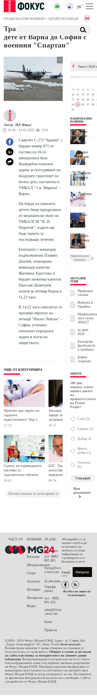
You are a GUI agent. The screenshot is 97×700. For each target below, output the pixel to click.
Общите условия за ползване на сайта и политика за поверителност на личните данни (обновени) (48, 655)
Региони (33, 557)
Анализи (33, 581)
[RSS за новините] (75, 584)
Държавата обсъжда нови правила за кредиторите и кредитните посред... (85, 238)
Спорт (31, 573)
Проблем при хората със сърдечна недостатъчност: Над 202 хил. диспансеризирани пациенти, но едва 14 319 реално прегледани (23, 415)
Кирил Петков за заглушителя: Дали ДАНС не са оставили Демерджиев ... (85, 154)
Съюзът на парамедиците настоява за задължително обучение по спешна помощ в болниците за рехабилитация (23, 471)
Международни (35, 565)
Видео (31, 606)
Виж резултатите (82, 490)
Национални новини (81, 120)
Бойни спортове (84, 359)
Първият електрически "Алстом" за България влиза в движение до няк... (85, 175)
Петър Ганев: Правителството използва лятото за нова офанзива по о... (85, 133)
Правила (50, 630)
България (34, 548)
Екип (48, 622)
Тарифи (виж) (50, 589)
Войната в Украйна (85, 304)
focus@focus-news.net (52, 570)
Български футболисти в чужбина (86, 345)
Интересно (35, 598)
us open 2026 (83, 332)
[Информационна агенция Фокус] (65, 584)
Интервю (33, 589)
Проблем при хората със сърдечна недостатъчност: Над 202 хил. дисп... (85, 196)
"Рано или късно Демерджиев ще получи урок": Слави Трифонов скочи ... (85, 217)
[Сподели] (9, 161)
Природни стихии (85, 293)
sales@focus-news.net (52, 612)
